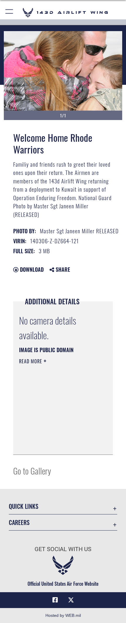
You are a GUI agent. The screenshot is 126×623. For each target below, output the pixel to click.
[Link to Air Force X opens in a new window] (71, 600)
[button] (9, 12)
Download (31, 269)
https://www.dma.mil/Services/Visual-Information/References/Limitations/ (54, 435)
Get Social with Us (63, 549)
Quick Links (23, 506)
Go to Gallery (32, 470)
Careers (19, 522)
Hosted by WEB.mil (63, 615)
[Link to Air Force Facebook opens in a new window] (55, 600)
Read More (31, 361)
